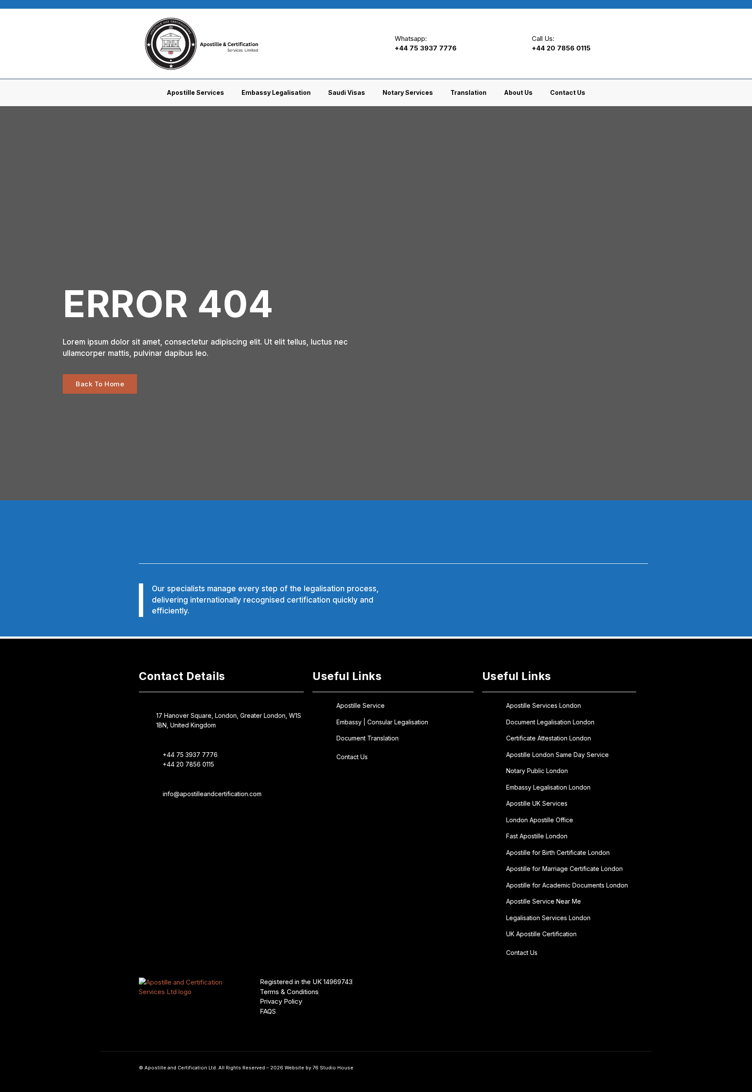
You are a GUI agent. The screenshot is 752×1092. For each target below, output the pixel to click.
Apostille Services (195, 92)
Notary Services (408, 92)
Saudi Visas (346, 92)
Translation (468, 92)
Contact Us (567, 92)
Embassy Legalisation (276, 92)
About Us (518, 92)
